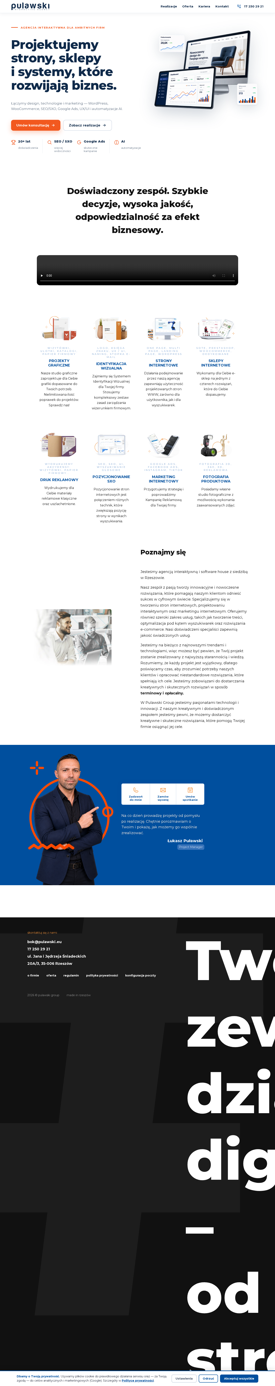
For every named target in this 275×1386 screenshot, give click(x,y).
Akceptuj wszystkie (239, 1378)
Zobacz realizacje (84, 125)
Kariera (204, 6)
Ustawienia (184, 1378)
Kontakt (222, 6)
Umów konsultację (32, 125)
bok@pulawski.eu (44, 942)
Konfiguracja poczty (140, 975)
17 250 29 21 (38, 949)
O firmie (33, 975)
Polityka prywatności (102, 975)
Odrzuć (208, 1378)
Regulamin (71, 975)
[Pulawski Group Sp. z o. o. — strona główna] (30, 6)
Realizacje (169, 6)
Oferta (187, 6)
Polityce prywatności (138, 1380)
